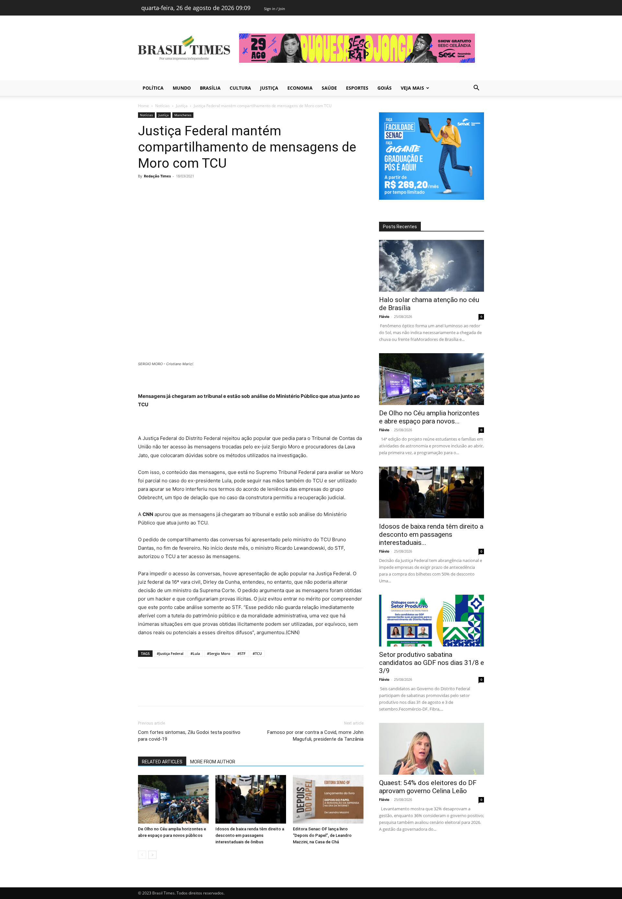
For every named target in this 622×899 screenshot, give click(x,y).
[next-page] (152, 855)
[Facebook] (144, 190)
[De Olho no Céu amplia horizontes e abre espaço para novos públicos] (173, 799)
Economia (300, 88)
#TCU (257, 653)
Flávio (384, 316)
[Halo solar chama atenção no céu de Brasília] (431, 266)
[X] (159, 190)
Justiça (269, 88)
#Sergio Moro (218, 653)
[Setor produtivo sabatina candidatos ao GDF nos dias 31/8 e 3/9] (431, 620)
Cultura (240, 88)
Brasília (210, 88)
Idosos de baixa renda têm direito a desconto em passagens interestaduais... (431, 534)
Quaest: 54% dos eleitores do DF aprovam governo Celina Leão (428, 787)
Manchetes (182, 115)
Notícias (162, 105)
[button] (476, 88)
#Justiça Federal (170, 653)
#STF (241, 653)
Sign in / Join (274, 8)
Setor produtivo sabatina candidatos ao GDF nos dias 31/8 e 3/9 (431, 663)
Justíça (182, 105)
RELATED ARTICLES (162, 761)
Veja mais (412, 88)
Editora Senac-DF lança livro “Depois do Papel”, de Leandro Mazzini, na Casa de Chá (322, 835)
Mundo (182, 88)
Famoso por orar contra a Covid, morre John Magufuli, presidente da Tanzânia (315, 735)
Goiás (384, 88)
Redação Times (157, 176)
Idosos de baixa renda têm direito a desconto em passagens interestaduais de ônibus (249, 835)
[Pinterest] (174, 190)
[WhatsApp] (189, 190)
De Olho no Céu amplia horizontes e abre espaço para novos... (429, 417)
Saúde (329, 88)
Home (143, 105)
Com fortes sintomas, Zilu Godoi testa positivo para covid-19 (189, 735)
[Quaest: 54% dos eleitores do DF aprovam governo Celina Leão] (431, 749)
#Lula (195, 653)
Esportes (357, 88)
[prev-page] (142, 855)
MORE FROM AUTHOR (212, 761)
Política (153, 88)
